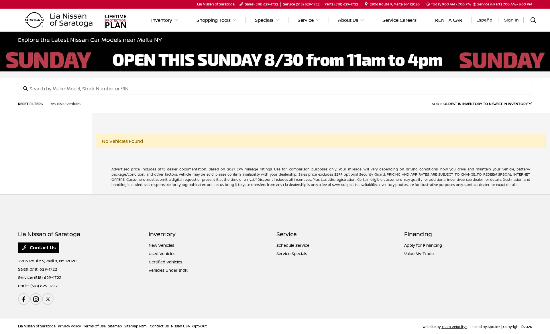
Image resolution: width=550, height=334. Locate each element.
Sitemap (115, 326)
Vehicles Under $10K (168, 270)
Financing (418, 234)
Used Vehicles (162, 253)
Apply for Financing (423, 245)
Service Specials (291, 253)
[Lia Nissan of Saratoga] (59, 19)
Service (286, 234)
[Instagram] (36, 299)
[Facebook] (24, 299)
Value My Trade (419, 253)
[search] (533, 20)
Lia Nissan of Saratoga (37, 326)
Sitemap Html (136, 326)
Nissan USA (180, 326)
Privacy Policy (69, 326)
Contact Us (42, 247)
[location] (366, 4)
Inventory (162, 234)
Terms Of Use (94, 326)
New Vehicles (161, 245)
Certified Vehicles (165, 262)
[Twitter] (48, 299)
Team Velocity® (454, 326)
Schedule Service (292, 245)
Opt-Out (199, 326)
